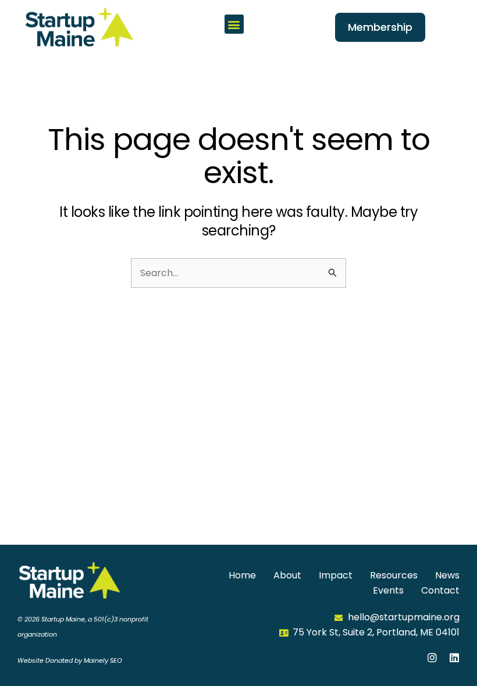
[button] (234, 24)
